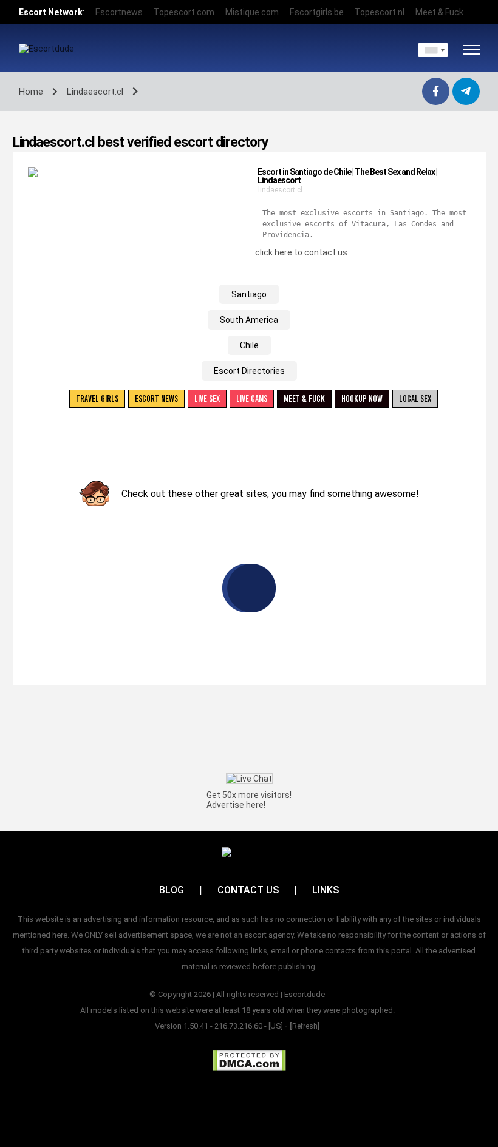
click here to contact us (301, 252)
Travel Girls (97, 398)
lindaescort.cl (280, 190)
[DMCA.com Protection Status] (249, 1060)
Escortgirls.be (317, 12)
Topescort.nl (379, 12)
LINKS (325, 890)
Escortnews (119, 12)
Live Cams (251, 398)
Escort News (156, 398)
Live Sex (207, 398)
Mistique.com (252, 12)
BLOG (171, 890)
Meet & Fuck (439, 12)
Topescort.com (184, 12)
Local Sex (415, 398)
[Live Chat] (249, 778)
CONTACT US (248, 890)
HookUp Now (362, 398)
